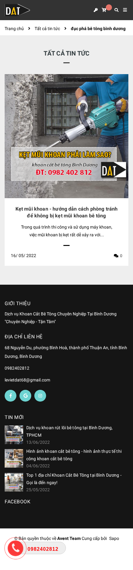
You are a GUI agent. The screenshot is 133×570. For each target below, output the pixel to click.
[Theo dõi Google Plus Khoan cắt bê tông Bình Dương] (25, 396)
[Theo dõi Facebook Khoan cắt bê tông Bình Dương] (10, 396)
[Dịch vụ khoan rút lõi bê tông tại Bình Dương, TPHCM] (14, 434)
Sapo (114, 538)
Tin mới (14, 417)
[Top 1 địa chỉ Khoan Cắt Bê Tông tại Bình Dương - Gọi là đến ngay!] (14, 482)
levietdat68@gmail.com (27, 379)
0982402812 (17, 368)
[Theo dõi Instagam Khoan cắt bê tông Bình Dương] (40, 396)
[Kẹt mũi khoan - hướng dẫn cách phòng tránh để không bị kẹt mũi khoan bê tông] (66, 136)
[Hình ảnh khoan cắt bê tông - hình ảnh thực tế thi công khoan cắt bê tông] (14, 458)
